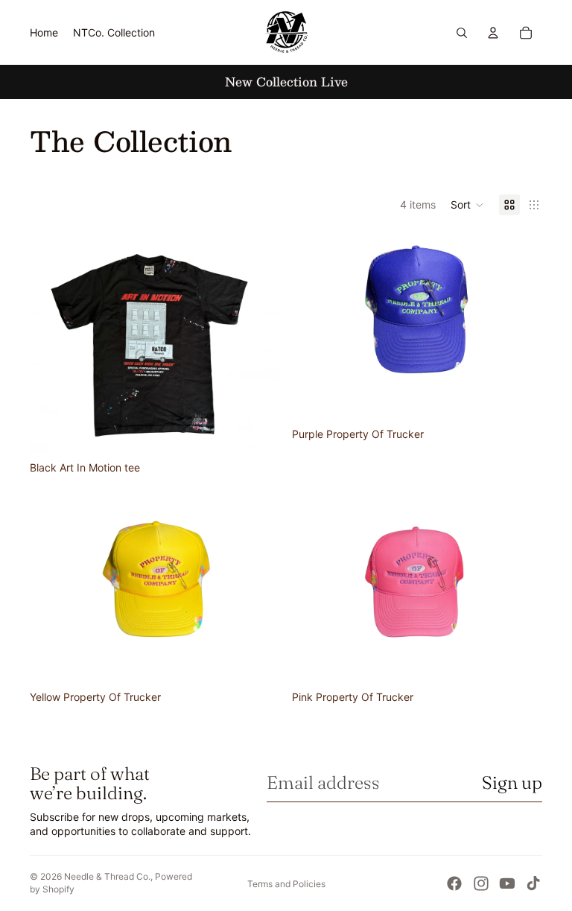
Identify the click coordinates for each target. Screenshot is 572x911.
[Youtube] (507, 883)
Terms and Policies (286, 883)
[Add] (519, 397)
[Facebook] (454, 883)
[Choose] (257, 431)
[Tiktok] (533, 883)
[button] (467, 204)
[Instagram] (481, 883)
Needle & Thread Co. (107, 876)
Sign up (512, 782)
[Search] (461, 32)
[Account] (493, 32)
